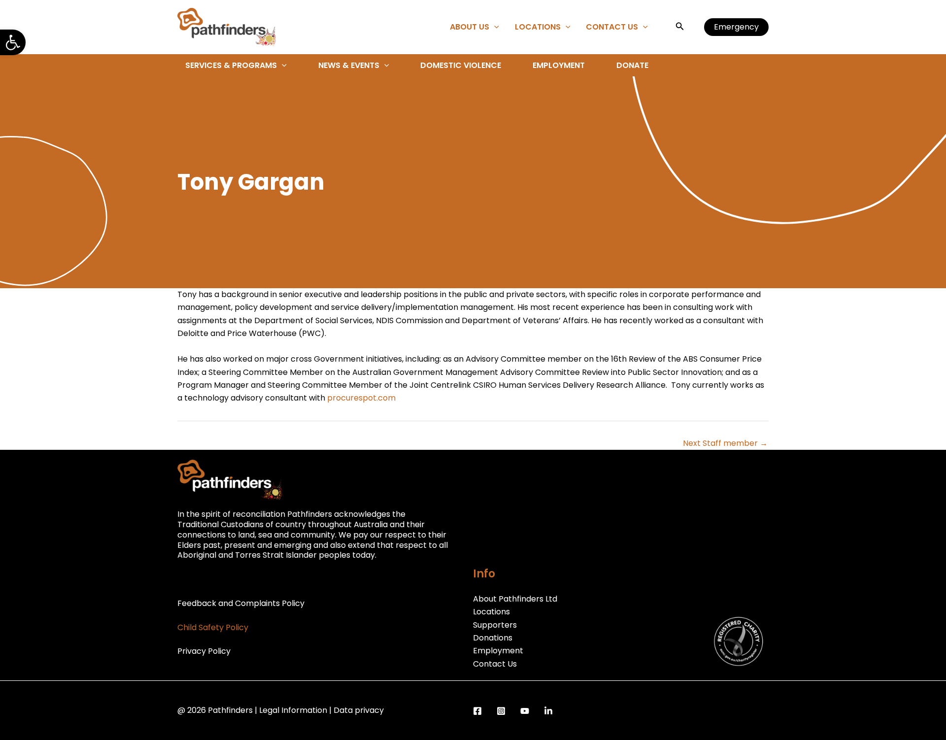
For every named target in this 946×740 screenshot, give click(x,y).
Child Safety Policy (212, 627)
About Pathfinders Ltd (515, 599)
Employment (559, 65)
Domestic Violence (460, 65)
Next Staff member (725, 443)
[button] (13, 42)
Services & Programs (231, 65)
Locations (538, 27)
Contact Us (612, 27)
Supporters (495, 625)
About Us (469, 27)
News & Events (348, 65)
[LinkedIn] (548, 710)
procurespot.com (361, 398)
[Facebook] (477, 710)
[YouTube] (524, 710)
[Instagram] (501, 710)
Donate (632, 65)
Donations (492, 637)
